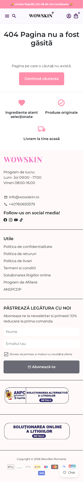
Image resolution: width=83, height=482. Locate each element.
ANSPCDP (12, 289)
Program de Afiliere (20, 282)
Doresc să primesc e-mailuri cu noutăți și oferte (41, 354)
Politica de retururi (20, 254)
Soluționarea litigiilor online (27, 275)
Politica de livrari (18, 261)
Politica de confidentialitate (28, 247)
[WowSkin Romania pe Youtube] (16, 220)
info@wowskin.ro (21, 197)
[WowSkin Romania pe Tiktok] (21, 220)
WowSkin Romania (53, 459)
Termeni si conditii (20, 268)
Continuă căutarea (42, 79)
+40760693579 (19, 204)
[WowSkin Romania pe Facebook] (5, 220)
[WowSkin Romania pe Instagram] (10, 220)
